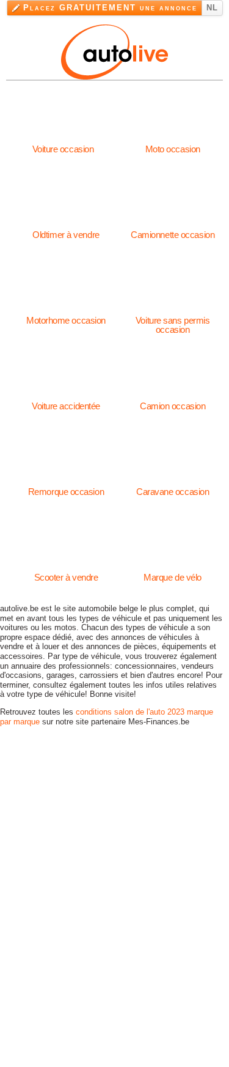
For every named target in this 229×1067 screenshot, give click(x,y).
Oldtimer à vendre (65, 230)
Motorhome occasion (66, 315)
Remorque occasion (66, 487)
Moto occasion (172, 144)
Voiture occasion (63, 144)
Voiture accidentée (66, 401)
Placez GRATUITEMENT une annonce (110, 7)
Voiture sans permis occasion (172, 315)
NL (212, 7)
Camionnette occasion (172, 230)
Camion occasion (172, 401)
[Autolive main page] (114, 50)
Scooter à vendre (66, 572)
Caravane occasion (172, 487)
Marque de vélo (173, 572)
